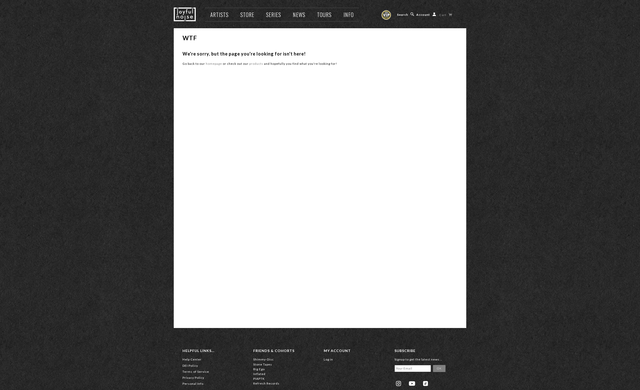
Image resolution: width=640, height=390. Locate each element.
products (256, 64)
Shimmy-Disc (263, 359)
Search (402, 14)
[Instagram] (398, 384)
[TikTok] (426, 384)
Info (349, 14)
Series (273, 14)
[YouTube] (412, 384)
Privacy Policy (193, 378)
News (299, 14)
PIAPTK (259, 378)
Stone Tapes (262, 364)
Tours (324, 14)
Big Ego (259, 369)
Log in (328, 359)
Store (247, 14)
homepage (214, 64)
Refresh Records (266, 383)
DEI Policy (190, 366)
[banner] (185, 14)
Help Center (192, 359)
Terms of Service (195, 372)
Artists (219, 14)
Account (423, 14)
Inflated (259, 374)
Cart (443, 15)
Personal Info (193, 384)
